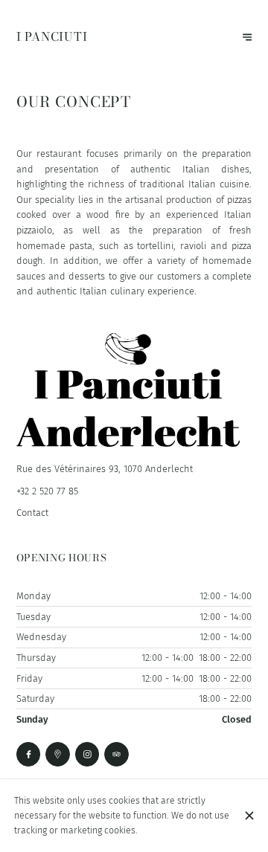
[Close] (249, 815)
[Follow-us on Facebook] (28, 754)
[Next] (247, 37)
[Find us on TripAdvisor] (116, 754)
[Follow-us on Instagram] (87, 754)
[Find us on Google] (57, 754)
